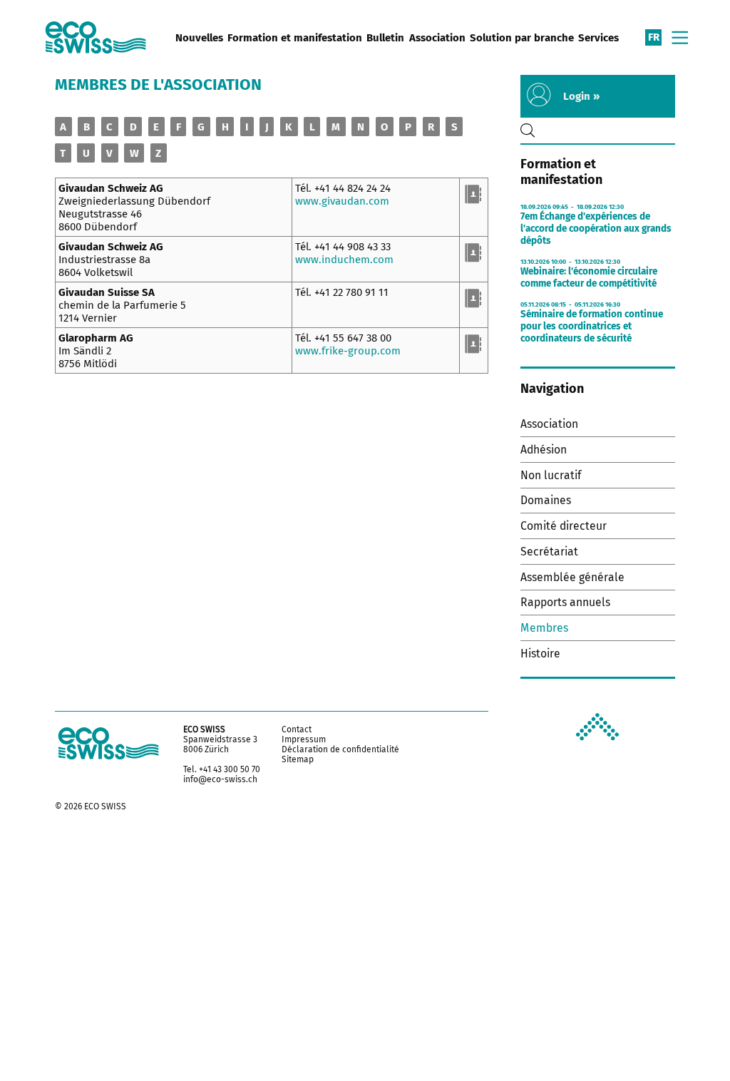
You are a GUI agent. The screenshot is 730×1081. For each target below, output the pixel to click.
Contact (297, 729)
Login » (581, 96)
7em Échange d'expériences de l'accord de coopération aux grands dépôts (596, 228)
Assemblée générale (572, 577)
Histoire (540, 653)
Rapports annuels (565, 602)
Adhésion (543, 449)
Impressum (304, 739)
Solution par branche (522, 37)
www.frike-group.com (348, 350)
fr (653, 37)
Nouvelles (199, 37)
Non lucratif (550, 475)
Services (598, 37)
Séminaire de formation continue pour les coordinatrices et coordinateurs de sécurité (591, 326)
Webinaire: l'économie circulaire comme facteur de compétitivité (588, 277)
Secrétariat (549, 551)
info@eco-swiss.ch (220, 779)
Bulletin (385, 37)
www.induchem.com (344, 259)
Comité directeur (563, 526)
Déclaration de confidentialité (340, 749)
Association (437, 37)
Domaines (545, 500)
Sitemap (298, 759)
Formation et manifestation (294, 37)
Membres (544, 628)
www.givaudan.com (342, 201)
